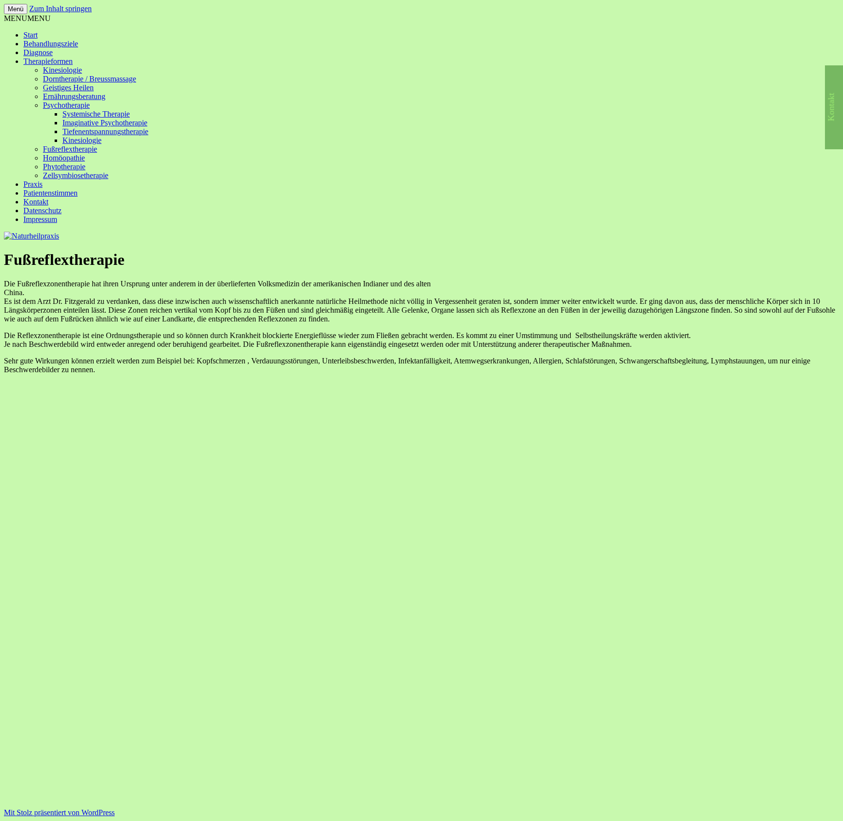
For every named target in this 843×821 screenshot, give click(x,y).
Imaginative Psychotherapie (104, 123)
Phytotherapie (64, 166)
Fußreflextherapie (70, 149)
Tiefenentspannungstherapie (105, 131)
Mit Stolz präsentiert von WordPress (59, 812)
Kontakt (35, 202)
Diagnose (38, 52)
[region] (421, 595)
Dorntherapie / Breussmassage (89, 79)
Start (30, 35)
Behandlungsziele (50, 44)
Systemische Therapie (96, 114)
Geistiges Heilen (68, 87)
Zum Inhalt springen (60, 8)
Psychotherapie (66, 105)
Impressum (40, 219)
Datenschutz (42, 210)
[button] (27, 18)
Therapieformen (48, 61)
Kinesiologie (62, 70)
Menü (15, 9)
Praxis (32, 184)
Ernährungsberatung (74, 96)
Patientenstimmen (50, 193)
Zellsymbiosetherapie (75, 175)
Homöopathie (64, 158)
